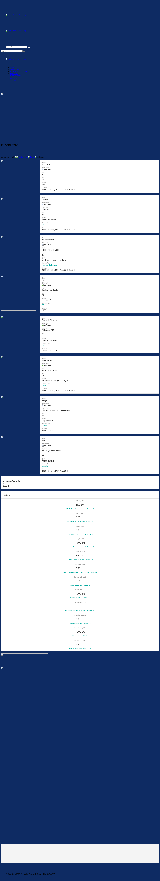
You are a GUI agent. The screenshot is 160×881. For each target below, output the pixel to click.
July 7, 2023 (80, 526)
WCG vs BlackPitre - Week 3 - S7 (80, 623)
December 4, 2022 (80, 590)
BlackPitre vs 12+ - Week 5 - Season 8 (80, 521)
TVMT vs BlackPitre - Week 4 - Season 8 (80, 534)
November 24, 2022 (80, 615)
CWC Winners (15, 76)
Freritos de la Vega (49, 265)
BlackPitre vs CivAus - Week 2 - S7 (80, 636)
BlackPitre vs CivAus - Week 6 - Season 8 (80, 509)
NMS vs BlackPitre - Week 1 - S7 (80, 648)
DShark (45, 385)
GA (43, 225)
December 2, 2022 (80, 602)
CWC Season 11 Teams (19, 72)
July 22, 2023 (80, 501)
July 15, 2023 (80, 513)
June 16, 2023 (80, 564)
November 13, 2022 (80, 640)
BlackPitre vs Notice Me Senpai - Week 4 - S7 (80, 610)
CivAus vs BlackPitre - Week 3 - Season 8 (80, 547)
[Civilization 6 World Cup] (16, 15)
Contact (13, 80)
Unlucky (45, 466)
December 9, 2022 (80, 577)
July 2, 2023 (80, 539)
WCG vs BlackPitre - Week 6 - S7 (80, 585)
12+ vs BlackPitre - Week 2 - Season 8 (80, 560)
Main (12, 67)
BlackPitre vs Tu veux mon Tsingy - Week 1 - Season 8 (80, 572)
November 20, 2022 (80, 628)
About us (13, 78)
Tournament (14, 69)
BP (43, 305)
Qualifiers (14, 74)
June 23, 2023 (80, 551)
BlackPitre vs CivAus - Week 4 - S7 (80, 598)
